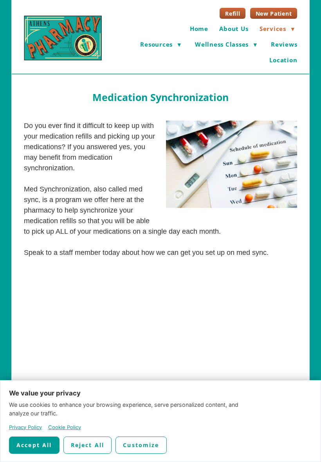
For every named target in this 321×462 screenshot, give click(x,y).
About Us (233, 28)
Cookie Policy (64, 427)
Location (283, 60)
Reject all (88, 445)
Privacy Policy (25, 427)
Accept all (34, 445)
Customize (141, 445)
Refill (232, 13)
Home (199, 28)
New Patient (274, 13)
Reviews (284, 44)
